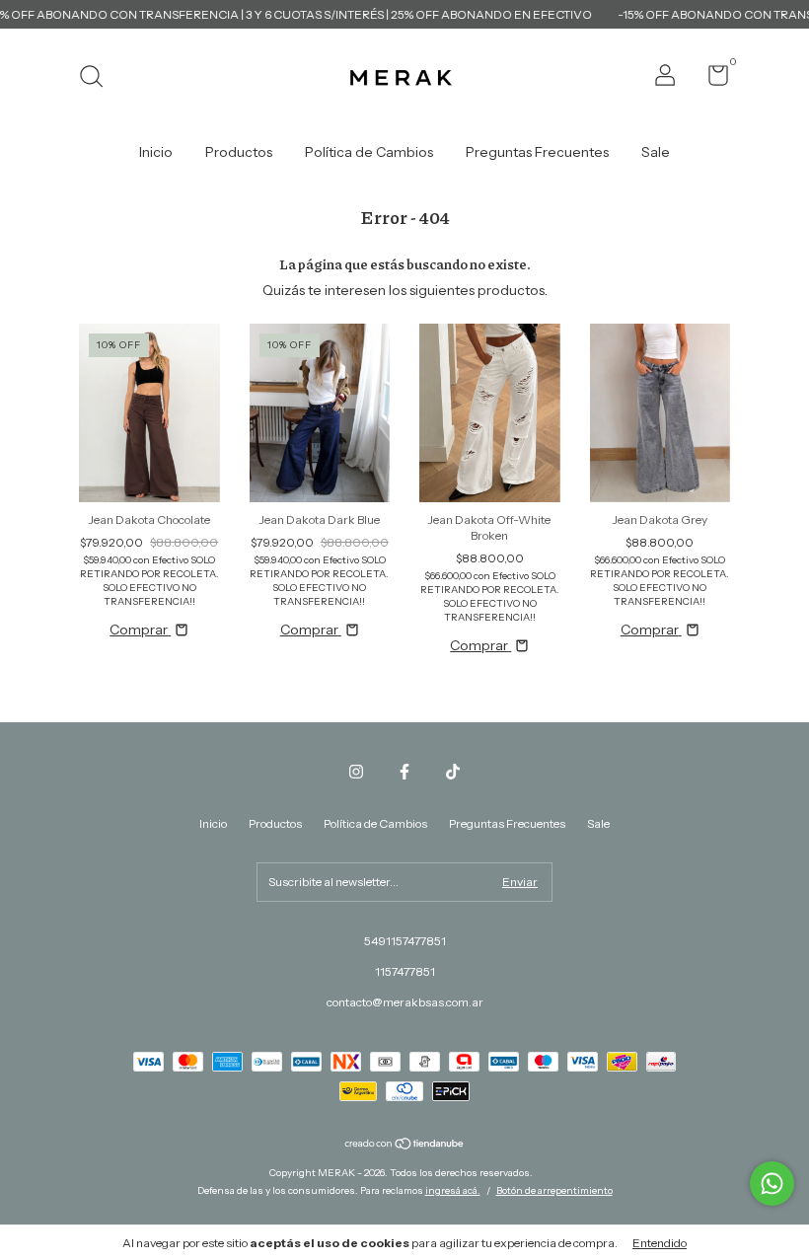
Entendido (659, 1242)
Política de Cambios (369, 152)
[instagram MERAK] (356, 771)
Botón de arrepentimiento (554, 1190)
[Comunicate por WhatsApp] (772, 1183)
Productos (238, 152)
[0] (711, 79)
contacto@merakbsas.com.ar (405, 1002)
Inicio (156, 152)
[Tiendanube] (405, 1145)
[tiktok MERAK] (453, 771)
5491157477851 (405, 940)
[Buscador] (98, 78)
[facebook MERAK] (404, 771)
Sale (655, 152)
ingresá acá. (452, 1190)
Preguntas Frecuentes (537, 152)
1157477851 (405, 971)
